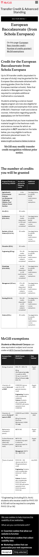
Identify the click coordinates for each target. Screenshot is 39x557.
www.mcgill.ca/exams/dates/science (18, 141)
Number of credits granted (19, 48)
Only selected (20, 552)
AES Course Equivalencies (21, 350)
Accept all (6, 552)
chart (32, 192)
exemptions (6, 115)
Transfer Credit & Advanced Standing (19, 10)
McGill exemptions (15, 51)
